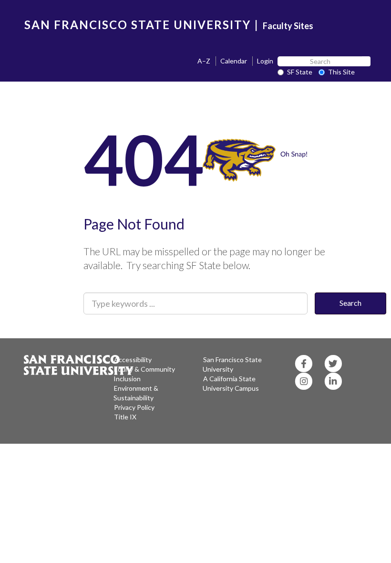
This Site (341, 72)
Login (265, 61)
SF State (299, 72)
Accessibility (133, 359)
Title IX (125, 417)
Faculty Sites (288, 26)
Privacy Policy (134, 407)
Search (350, 302)
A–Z (203, 61)
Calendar (233, 61)
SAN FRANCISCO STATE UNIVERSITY (137, 24)
